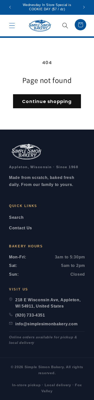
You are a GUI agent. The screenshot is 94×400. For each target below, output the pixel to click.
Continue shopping (47, 101)
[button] (12, 25)
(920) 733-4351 (30, 315)
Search (16, 217)
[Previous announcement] (10, 7)
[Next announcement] (83, 7)
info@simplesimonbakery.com (46, 324)
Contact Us (20, 228)
